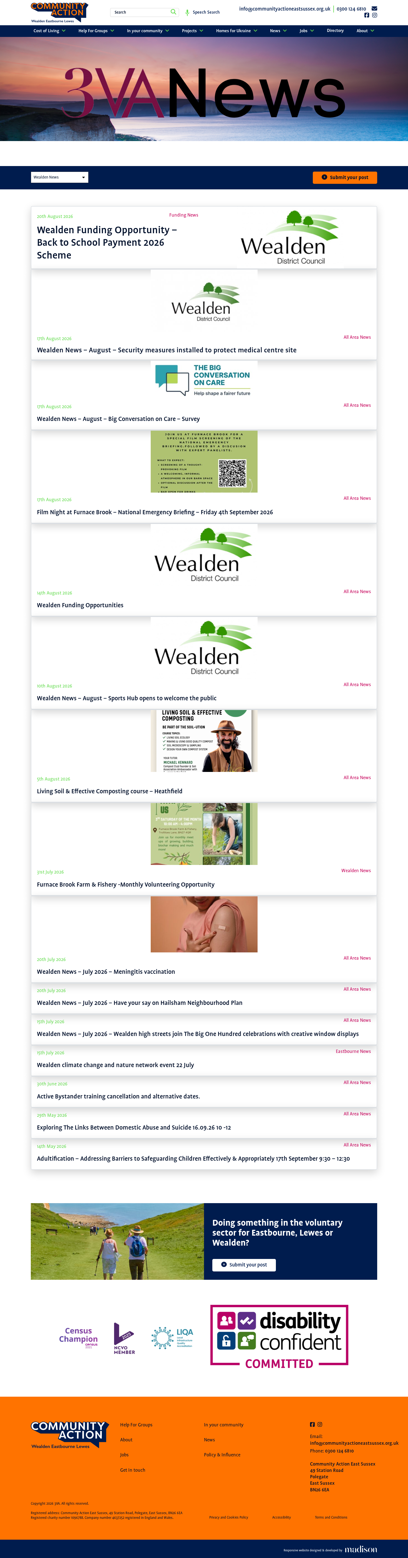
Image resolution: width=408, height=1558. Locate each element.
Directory (335, 31)
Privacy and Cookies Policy (228, 1517)
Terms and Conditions (331, 1517)
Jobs (304, 31)
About (363, 31)
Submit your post (349, 177)
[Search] (173, 12)
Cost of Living (47, 31)
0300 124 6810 (339, 1451)
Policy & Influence (222, 1455)
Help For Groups (94, 31)
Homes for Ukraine (234, 31)
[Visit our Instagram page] (320, 1425)
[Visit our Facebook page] (312, 1425)
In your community (145, 31)
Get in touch (132, 1470)
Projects (190, 31)
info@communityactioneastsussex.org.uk (354, 1443)
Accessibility (281, 1517)
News (275, 31)
